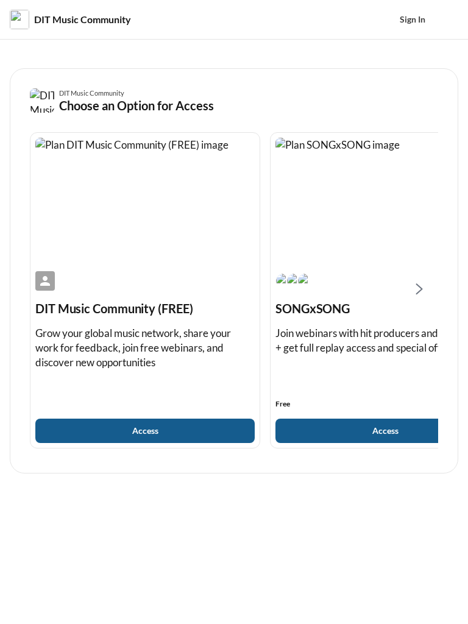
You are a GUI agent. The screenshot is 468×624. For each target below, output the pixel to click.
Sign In (412, 19)
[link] (145, 290)
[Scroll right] (418, 290)
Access (145, 430)
